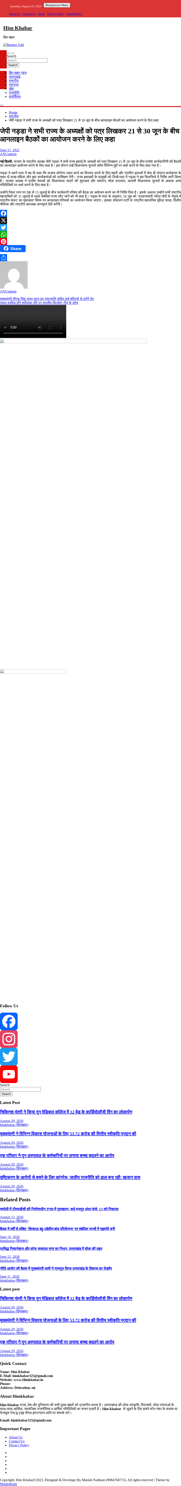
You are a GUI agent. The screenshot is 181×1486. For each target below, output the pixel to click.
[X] (90, 220)
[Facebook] (90, 213)
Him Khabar (17, 28)
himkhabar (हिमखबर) (14, 1125)
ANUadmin (8, 154)
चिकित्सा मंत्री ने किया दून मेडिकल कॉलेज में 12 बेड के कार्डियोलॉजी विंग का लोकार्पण (66, 1111)
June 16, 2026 (10, 1237)
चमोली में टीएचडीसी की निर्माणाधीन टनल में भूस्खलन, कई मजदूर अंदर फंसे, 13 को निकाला (59, 1209)
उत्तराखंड (15, 77)
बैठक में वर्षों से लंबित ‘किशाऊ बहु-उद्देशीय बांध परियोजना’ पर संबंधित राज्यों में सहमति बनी (57, 1229)
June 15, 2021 (10, 150)
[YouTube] (90, 1074)
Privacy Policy (55, 13)
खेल (11, 88)
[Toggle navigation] (8, 53)
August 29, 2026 (11, 1121)
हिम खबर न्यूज (17, 73)
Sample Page (74, 13)
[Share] (90, 257)
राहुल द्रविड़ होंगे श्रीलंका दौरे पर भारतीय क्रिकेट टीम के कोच (39, 303)
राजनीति (14, 92)
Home (41, 13)
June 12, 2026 (10, 1257)
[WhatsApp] (90, 234)
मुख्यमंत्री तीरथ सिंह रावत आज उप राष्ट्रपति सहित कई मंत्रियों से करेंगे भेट (47, 299)
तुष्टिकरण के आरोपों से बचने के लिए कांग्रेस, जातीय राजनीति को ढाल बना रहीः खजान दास (70, 1177)
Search (11, 56)
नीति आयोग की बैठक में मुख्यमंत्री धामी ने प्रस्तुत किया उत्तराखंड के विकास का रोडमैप (56, 1268)
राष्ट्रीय (14, 81)
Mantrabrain (8, 1484)
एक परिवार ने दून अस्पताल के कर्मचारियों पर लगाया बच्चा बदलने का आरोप (57, 1155)
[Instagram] (90, 1039)
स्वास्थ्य (14, 85)
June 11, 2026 (9, 1276)
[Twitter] (90, 227)
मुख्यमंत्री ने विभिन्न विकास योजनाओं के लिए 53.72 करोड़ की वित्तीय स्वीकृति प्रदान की (68, 1133)
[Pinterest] (90, 241)
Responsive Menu (56, 5)
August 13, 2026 (11, 1217)
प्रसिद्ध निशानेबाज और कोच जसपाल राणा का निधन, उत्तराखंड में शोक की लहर (51, 1249)
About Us (14, 13)
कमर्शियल (15, 96)
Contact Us (29, 13)
